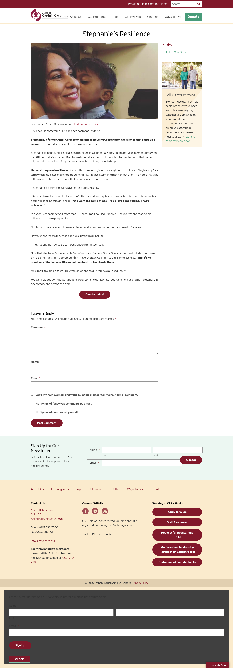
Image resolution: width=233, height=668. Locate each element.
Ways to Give (173, 16)
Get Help (152, 16)
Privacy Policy (140, 583)
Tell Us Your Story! (176, 52)
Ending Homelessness (87, 124)
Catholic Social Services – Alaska (49, 15)
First (104, 455)
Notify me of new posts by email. (57, 412)
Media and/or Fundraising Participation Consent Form (177, 549)
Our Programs (97, 16)
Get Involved (133, 16)
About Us (76, 16)
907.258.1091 (44, 531)
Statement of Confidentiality (177, 562)
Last (155, 455)
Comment (38, 327)
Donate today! (94, 294)
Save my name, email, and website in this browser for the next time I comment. (87, 394)
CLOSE (19, 659)
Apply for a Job (177, 511)
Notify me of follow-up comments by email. (64, 403)
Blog (116, 16)
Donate (193, 16)
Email (35, 378)
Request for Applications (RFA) (177, 534)
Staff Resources (177, 522)
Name (36, 361)
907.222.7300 (49, 527)
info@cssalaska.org (43, 541)
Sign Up (191, 460)
